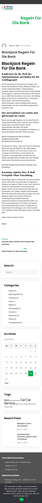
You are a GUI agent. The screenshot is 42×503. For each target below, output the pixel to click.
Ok (22, 499)
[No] (39, 493)
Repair (30, 404)
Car (22, 400)
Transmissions (8, 407)
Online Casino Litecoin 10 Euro (13, 217)
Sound (34, 404)
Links (10, 301)
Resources (13, 315)
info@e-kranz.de (11, 469)
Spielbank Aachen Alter (10, 139)
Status (11, 319)
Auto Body (12, 400)
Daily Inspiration (14, 294)
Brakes (18, 400)
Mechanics (18, 404)
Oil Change (25, 404)
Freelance (12, 298)
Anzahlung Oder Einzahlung (12, 141)
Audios (11, 291)
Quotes (11, 312)
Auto (7, 400)
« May (6, 383)
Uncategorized (14, 323)
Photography (13, 308)
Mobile (11, 305)
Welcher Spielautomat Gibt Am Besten (16, 137)
